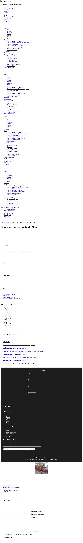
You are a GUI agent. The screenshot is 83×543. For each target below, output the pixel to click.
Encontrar (9, 37)
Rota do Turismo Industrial (14, 48)
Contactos (6, 12)
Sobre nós (6, 11)
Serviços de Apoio (8, 54)
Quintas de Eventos (12, 61)
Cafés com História (12, 58)
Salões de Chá (10, 60)
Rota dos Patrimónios (12, 44)
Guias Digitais (7, 9)
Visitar (5, 28)
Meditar (9, 35)
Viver (8, 38)
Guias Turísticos (11, 66)
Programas (6, 51)
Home (5, 116)
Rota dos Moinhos (12, 50)
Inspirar (9, 34)
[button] (41, 70)
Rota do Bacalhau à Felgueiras (15, 45)
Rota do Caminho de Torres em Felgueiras (18, 42)
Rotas (5, 39)
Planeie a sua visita (9, 8)
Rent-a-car (9, 57)
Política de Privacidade (13, 534)
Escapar (9, 31)
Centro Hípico (10, 63)
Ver (8, 29)
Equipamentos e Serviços (13, 64)
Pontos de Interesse (9, 67)
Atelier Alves (55, 459)
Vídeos (6, 7)
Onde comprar (7, 53)
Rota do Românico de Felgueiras (15, 41)
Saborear (9, 32)
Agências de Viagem (12, 55)
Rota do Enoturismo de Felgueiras (16, 47)
